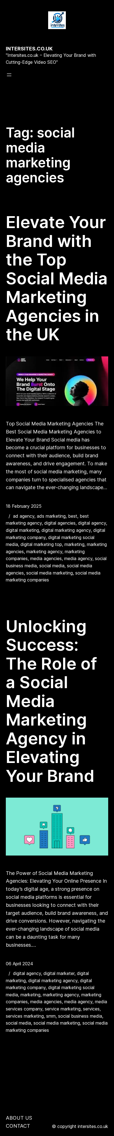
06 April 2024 (19, 963)
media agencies (46, 558)
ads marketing (51, 516)
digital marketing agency (66, 530)
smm (51, 1016)
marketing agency (44, 551)
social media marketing (49, 573)
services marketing (25, 1016)
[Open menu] (9, 75)
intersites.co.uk (29, 49)
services (91, 1009)
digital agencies (60, 523)
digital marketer (58, 973)
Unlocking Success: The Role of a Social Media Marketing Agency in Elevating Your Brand (51, 701)
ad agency (23, 516)
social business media (80, 1016)
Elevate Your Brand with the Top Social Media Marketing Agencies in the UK (57, 278)
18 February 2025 (24, 506)
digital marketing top (41, 544)
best (72, 516)
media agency (78, 558)
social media (51, 565)
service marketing (63, 1009)
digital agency (92, 523)
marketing (74, 544)
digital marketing (22, 530)
